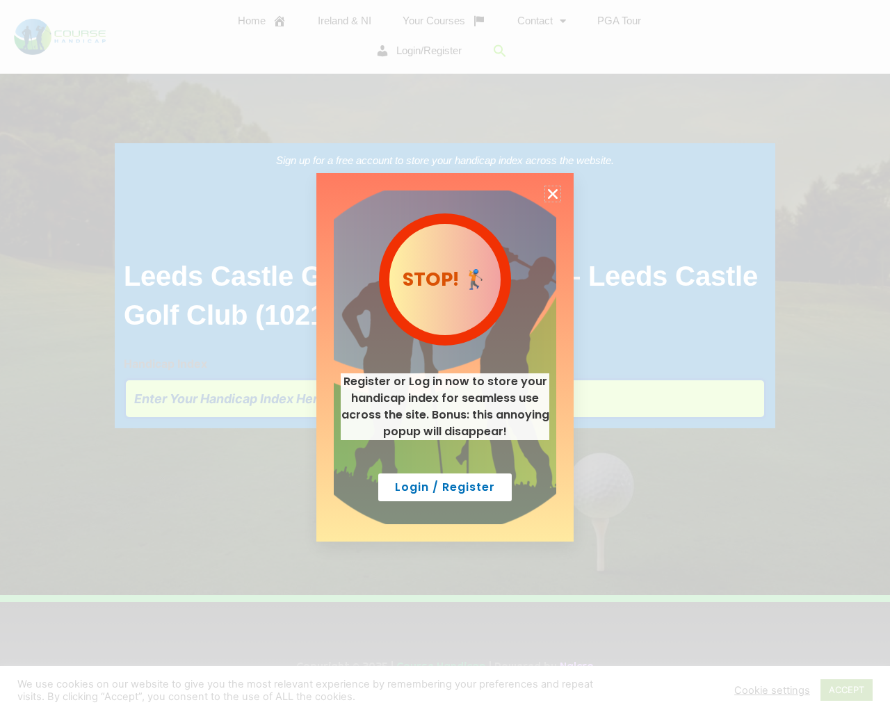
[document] (445, 357)
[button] (553, 194)
